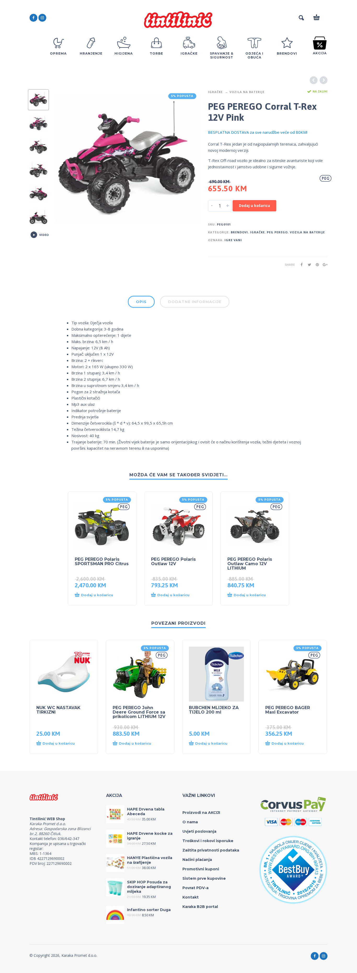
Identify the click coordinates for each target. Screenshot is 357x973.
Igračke (215, 92)
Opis (141, 301)
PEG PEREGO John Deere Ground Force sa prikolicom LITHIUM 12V (139, 712)
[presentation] (66, 161)
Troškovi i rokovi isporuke (207, 840)
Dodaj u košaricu (254, 205)
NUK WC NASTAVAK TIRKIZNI (58, 710)
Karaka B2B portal (200, 906)
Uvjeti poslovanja (199, 831)
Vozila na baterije (246, 92)
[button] (97, 595)
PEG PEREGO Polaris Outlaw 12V (173, 561)
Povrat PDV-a (195, 887)
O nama (190, 822)
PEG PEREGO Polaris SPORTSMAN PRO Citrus (102, 561)
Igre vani (233, 240)
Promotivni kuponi (200, 869)
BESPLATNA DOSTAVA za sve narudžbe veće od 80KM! (257, 132)
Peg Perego (277, 232)
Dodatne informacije (194, 301)
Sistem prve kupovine (204, 878)
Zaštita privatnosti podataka (210, 850)
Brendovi (239, 232)
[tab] (141, 303)
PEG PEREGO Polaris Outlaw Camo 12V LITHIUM (249, 564)
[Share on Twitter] (308, 265)
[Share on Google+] (323, 265)
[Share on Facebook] (300, 265)
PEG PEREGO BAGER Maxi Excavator (287, 710)
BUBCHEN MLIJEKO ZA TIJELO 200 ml (214, 710)
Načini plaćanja (197, 859)
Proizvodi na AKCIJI (201, 812)
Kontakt (190, 897)
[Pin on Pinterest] (316, 265)
